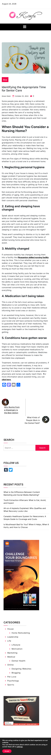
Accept (7, 751)
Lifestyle (16, 645)
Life (9, 641)
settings (20, 747)
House (10, 629)
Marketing (12, 653)
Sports (10, 684)
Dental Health (18, 661)
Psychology (13, 681)
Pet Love (11, 677)
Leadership (12, 637)
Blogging (16, 673)
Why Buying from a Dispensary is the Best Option (12, 410)
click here (6, 379)
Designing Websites (21, 669)
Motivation (17, 649)
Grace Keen (6, 96)
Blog (5, 79)
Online (10, 665)
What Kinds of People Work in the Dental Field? (32, 420)
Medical (11, 657)
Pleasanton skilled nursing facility (33, 257)
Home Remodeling (21, 633)
